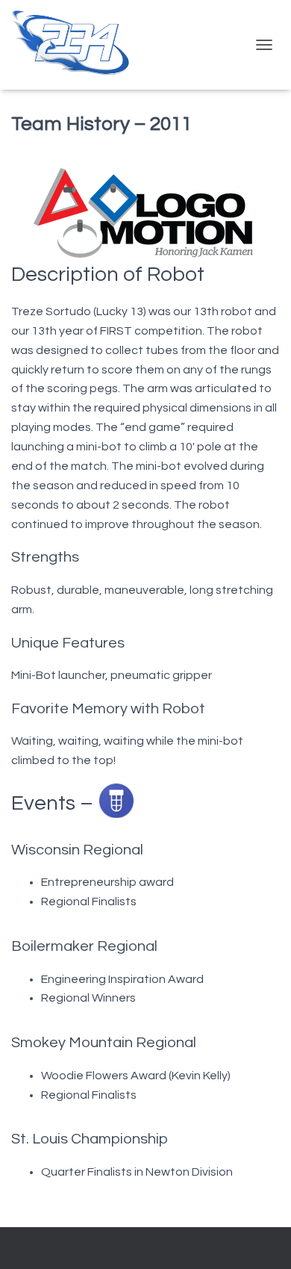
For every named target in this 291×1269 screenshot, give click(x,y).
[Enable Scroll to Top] (261, 1239)
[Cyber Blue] (76, 44)
